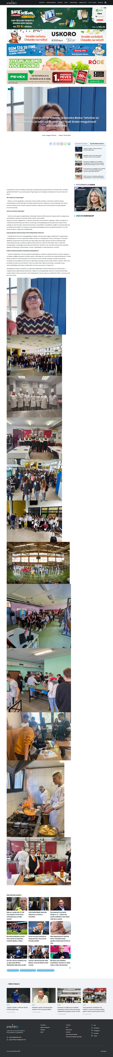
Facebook (96, 1028)
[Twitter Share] (61, 143)
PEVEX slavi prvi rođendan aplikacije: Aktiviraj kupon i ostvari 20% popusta (93, 176)
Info (67, 1027)
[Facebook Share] (54, 143)
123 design (103, 1051)
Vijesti (10, 89)
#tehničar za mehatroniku (45, 970)
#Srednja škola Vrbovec (28, 970)
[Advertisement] (39, 156)
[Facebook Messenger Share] (50, 143)
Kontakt (68, 1032)
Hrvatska (42, 2)
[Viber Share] (58, 143)
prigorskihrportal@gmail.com (17, 1039)
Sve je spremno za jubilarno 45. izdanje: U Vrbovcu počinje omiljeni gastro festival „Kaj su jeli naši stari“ (94, 170)
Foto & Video (92, 2)
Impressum (69, 1030)
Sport (66, 2)
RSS (95, 1025)
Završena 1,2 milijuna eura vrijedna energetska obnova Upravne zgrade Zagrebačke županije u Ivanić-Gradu (93, 163)
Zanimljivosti (83, 2)
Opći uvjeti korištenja (71, 1034)
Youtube (96, 1033)
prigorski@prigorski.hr (15, 1037)
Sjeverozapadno (51, 2)
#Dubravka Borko (13, 970)
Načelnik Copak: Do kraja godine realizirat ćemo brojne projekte (92, 156)
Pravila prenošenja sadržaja (73, 1036)
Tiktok (95, 1036)
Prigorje (60, 2)
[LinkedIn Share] (69, 143)
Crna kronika (73, 2)
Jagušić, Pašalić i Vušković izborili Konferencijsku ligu (92, 149)
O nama (68, 1025)
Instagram (97, 1030)
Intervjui (100, 2)
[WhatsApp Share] (65, 143)
